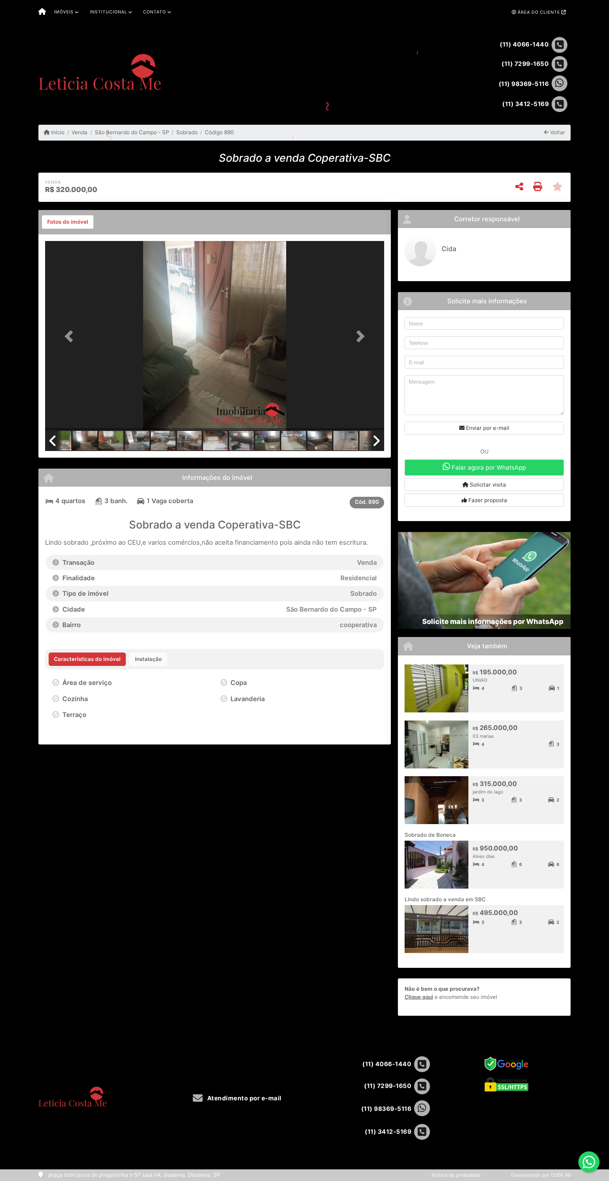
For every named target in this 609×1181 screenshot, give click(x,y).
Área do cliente (538, 12)
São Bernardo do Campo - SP (132, 132)
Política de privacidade (456, 1175)
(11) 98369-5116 (524, 83)
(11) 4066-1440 (524, 44)
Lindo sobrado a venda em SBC (445, 899)
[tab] (67, 222)
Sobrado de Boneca (430, 834)
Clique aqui (419, 997)
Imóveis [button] (64, 11)
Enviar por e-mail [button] (487, 428)
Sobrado (187, 132)
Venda (79, 132)
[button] (70, 336)
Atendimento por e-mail (243, 1098)
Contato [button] (154, 11)
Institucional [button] (108, 11)
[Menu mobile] (42, 12)
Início (57, 132)
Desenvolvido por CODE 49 (541, 1175)
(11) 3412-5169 (525, 103)
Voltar (557, 132)
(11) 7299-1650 (525, 63)
